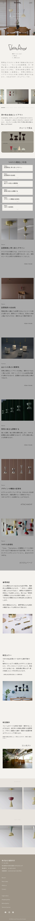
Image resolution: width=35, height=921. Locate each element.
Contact (4, 889)
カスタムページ (25, 562)
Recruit (4, 877)
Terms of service (6, 907)
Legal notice (5, 895)
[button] (4, 3)
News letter (5, 881)
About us (4, 885)
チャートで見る (25, 128)
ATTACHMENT (26, 504)
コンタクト (26, 745)
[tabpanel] (17, 96)
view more (28, 264)
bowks (14, 919)
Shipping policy (6, 899)
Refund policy (5, 903)
